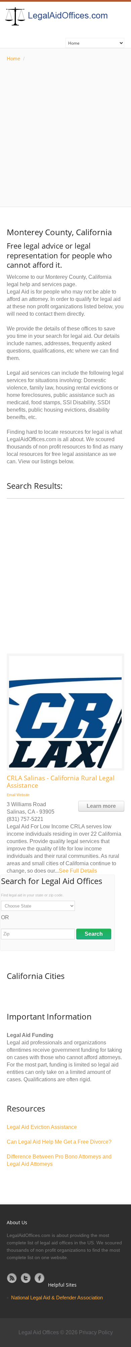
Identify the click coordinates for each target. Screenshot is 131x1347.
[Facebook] (39, 1278)
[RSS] (12, 1278)
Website (23, 795)
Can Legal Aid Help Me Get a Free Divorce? (59, 1142)
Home (13, 58)
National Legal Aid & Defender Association (57, 1297)
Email (11, 795)
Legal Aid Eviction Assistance (42, 1127)
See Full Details (78, 871)
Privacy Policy (96, 1332)
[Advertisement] (65, 134)
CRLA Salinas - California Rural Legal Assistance (61, 781)
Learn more (101, 806)
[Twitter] (25, 1278)
